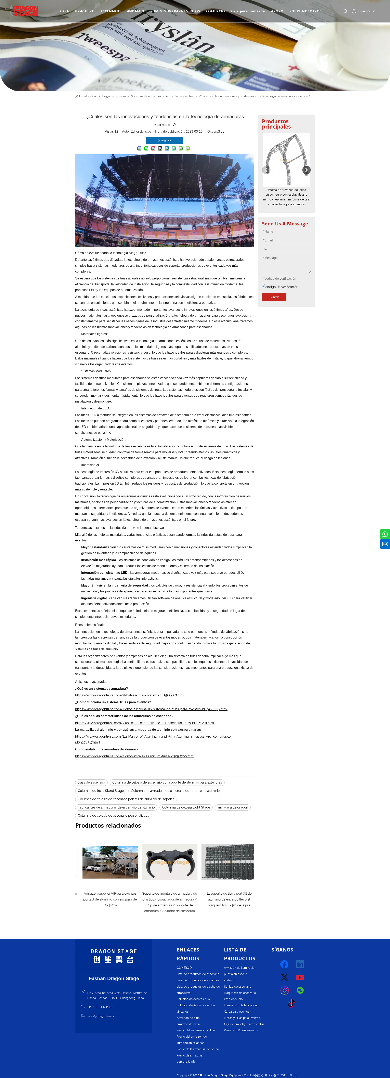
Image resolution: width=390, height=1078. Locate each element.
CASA (64, 11)
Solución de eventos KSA (193, 999)
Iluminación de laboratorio (241, 1005)
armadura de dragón (232, 807)
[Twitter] (284, 977)
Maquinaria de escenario (240, 993)
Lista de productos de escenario (198, 974)
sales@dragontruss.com (103, 1016)
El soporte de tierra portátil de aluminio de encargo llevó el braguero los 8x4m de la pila (224, 899)
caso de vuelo (233, 999)
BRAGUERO (85, 11)
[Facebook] (284, 964)
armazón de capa (188, 1024)
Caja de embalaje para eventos (244, 1024)
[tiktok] (292, 1003)
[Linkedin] (300, 964)
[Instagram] (284, 990)
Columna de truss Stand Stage (101, 791)
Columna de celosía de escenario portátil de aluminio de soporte (126, 799)
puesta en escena (235, 974)
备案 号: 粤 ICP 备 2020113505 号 (275, 1075)
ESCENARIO (111, 11)
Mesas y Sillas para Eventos (242, 1018)
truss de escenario (91, 782)
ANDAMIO (136, 11)
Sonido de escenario (237, 986)
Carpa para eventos (236, 1011)
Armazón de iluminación (240, 967)
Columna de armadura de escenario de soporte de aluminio (175, 791)
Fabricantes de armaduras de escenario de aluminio (116, 807)
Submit (274, 297)
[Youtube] (300, 977)
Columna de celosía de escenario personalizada (113, 815)
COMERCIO (215, 11)
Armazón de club (188, 1018)
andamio (229, 980)
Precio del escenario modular (196, 1030)
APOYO (277, 11)
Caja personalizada (248, 11)
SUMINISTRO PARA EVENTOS (175, 11)
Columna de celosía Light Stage (186, 807)
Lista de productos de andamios (198, 980)
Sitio (221, 131)
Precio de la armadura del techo (198, 1049)
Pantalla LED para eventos (241, 1030)
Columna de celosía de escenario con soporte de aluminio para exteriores (167, 782)
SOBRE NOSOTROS (305, 11)
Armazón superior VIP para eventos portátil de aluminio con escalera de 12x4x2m (105, 899)
